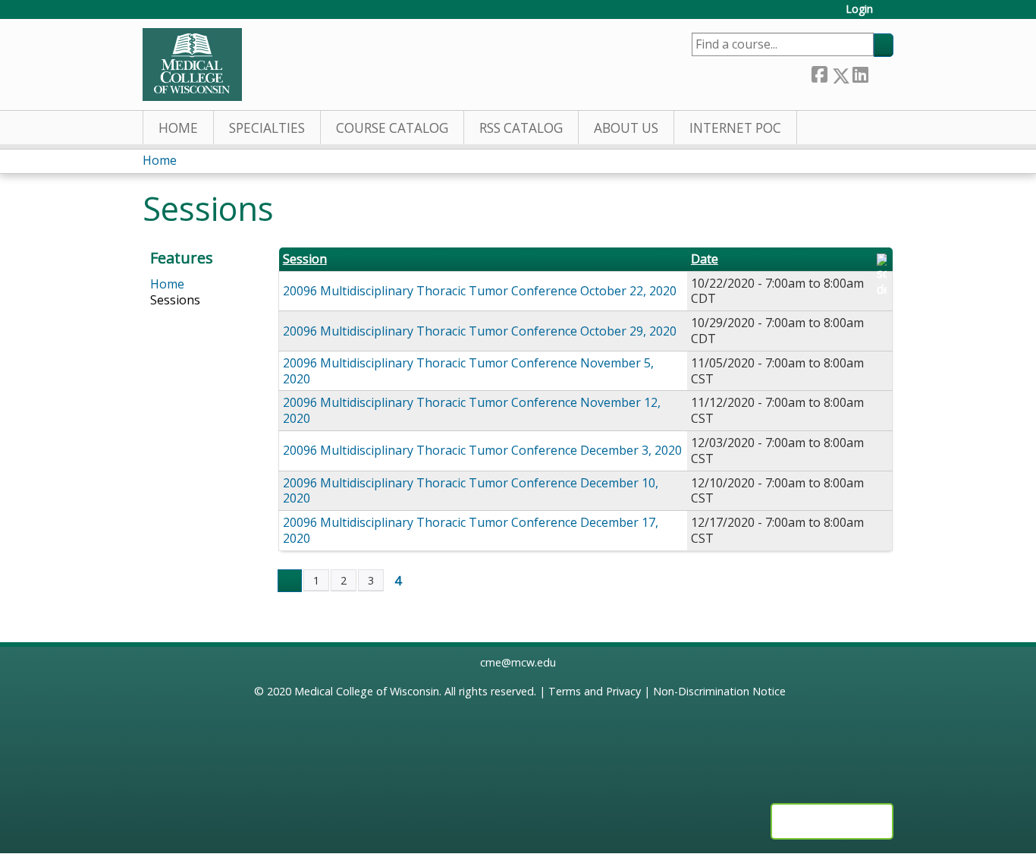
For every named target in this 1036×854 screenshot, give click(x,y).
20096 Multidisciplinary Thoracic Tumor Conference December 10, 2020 (470, 490)
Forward (880, 72)
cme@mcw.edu (518, 662)
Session (305, 259)
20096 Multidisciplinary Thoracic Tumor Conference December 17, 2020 (470, 530)
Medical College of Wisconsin (366, 691)
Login (859, 9)
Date (704, 259)
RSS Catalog (521, 128)
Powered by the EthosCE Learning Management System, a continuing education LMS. (832, 821)
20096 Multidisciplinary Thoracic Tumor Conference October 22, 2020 (480, 290)
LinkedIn (860, 72)
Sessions (175, 299)
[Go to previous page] (290, 580)
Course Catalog (392, 128)
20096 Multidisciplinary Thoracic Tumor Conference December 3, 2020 (482, 450)
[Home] (192, 64)
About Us (626, 128)
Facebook (819, 72)
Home (178, 128)
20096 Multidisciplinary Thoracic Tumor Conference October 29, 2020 (480, 331)
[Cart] (888, 15)
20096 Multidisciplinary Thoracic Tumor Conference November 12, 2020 (472, 410)
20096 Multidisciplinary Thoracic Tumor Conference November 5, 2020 (468, 371)
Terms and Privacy (594, 691)
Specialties (267, 128)
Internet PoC (735, 128)
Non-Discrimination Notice (719, 691)
